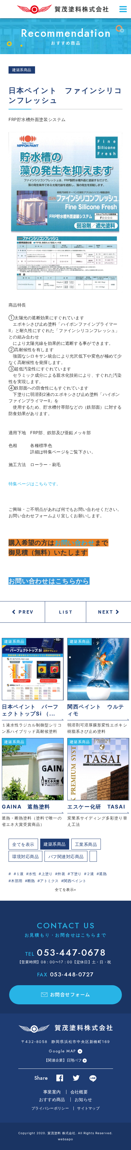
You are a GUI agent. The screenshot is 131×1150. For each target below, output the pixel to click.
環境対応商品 (25, 856)
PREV (26, 612)
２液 (90, 873)
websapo (65, 1139)
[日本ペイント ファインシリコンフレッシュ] (65, 212)
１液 (20, 873)
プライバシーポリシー (50, 1108)
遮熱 (103, 873)
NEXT (105, 612)
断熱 (31, 880)
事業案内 (52, 1091)
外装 (61, 873)
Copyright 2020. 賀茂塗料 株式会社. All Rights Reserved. (65, 1133)
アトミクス (49, 880)
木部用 (16, 880)
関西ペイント (75, 880)
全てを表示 (23, 844)
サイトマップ (88, 1108)
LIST (66, 612)
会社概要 (79, 1091)
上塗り (46, 873)
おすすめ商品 (52, 1099)
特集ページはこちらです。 (35, 483)
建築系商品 (55, 844)
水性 (32, 873)
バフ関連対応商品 (66, 856)
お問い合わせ (75, 542)
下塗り (75, 873)
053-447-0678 (65, 952)
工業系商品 (86, 844)
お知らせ (83, 1099)
